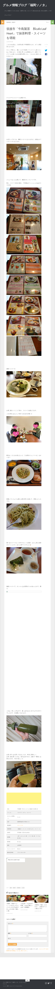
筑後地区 (8, 22)
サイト (9, 938)
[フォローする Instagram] (46, 983)
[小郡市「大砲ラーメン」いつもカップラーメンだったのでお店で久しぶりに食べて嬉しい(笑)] (13, 898)
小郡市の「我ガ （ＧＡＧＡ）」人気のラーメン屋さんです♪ (41, 906)
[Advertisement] (23, 798)
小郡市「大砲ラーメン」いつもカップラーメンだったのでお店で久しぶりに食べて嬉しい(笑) (12, 907)
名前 (9, 933)
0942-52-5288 (20, 825)
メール (30, 933)
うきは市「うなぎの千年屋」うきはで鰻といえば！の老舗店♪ (26, 905)
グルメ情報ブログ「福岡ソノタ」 (25, 5)
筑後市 (13, 22)
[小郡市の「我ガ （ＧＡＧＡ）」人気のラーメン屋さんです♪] (41, 899)
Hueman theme (19, 986)
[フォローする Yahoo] (51, 983)
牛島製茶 (18, 887)
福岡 (11, 887)
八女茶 (23, 887)
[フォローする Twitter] (49, 983)
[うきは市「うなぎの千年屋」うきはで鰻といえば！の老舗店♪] (27, 898)
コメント (10, 923)
